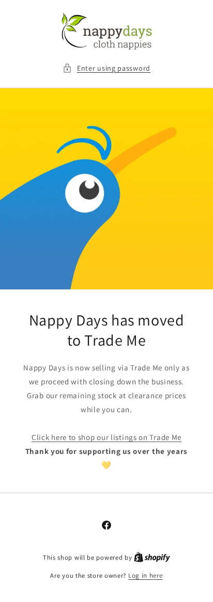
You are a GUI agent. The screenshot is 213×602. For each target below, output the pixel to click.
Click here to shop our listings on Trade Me (106, 437)
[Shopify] (152, 557)
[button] (106, 68)
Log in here (145, 575)
